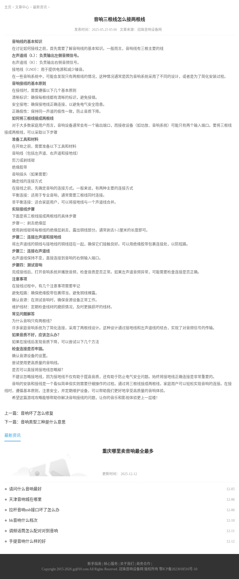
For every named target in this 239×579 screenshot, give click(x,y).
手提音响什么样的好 (27, 541)
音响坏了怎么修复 (37, 413)
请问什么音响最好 (25, 489)
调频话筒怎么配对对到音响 (33, 531)
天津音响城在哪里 (25, 499)
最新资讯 (40, 7)
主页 (7, 7)
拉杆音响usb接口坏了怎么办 (34, 510)
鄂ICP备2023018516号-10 (178, 569)
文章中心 (22, 7)
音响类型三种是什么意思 (43, 422)
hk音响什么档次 (23, 520)
